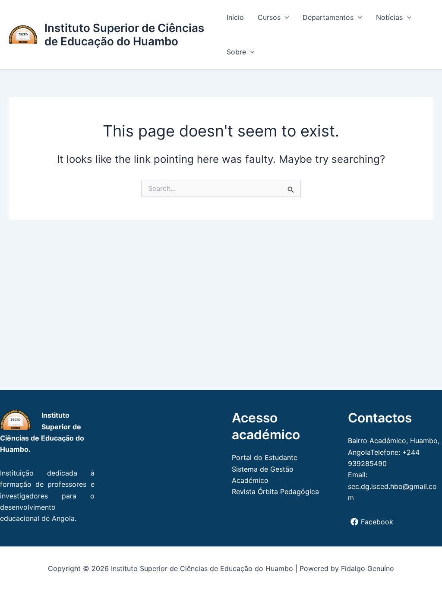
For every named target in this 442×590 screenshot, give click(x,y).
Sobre (236, 52)
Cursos (269, 17)
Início (235, 17)
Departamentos (328, 17)
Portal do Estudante (264, 457)
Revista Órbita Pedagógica (275, 491)
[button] (285, 17)
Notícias (389, 17)
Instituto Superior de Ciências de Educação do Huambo (124, 34)
